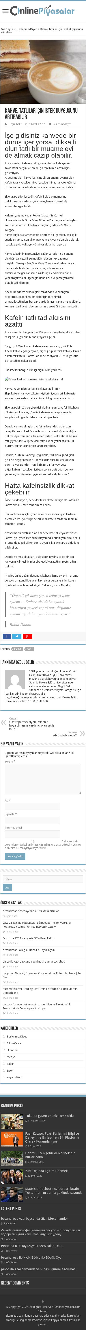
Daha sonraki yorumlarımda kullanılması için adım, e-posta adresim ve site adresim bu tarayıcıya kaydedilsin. (43, 845)
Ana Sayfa (6, 29)
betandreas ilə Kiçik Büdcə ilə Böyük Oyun (29, 950)
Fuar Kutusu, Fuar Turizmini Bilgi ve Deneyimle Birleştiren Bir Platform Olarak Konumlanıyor (52, 1137)
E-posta (11, 814)
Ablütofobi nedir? (65, 734)
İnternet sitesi (13, 827)
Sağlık (10, 1063)
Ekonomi (12, 1050)
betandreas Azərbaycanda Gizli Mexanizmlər (31, 911)
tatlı (29, 649)
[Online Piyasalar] (43, 10)
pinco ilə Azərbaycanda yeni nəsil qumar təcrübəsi (34, 961)
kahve (17, 649)
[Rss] (43, 1301)
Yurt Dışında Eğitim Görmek (46, 1171)
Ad (8, 800)
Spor (10, 1070)
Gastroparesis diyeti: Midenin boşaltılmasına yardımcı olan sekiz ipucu (31, 724)
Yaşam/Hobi (14, 1077)
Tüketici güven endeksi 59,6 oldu (49, 1116)
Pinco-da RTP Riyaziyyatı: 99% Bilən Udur (28, 938)
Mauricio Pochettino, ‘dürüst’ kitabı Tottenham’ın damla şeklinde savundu (53, 1191)
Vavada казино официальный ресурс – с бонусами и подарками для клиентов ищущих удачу (40, 1232)
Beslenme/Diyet (27, 29)
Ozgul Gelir (15, 124)
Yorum (10, 761)
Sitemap (43, 1311)
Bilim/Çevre (14, 1043)
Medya (11, 1057)
